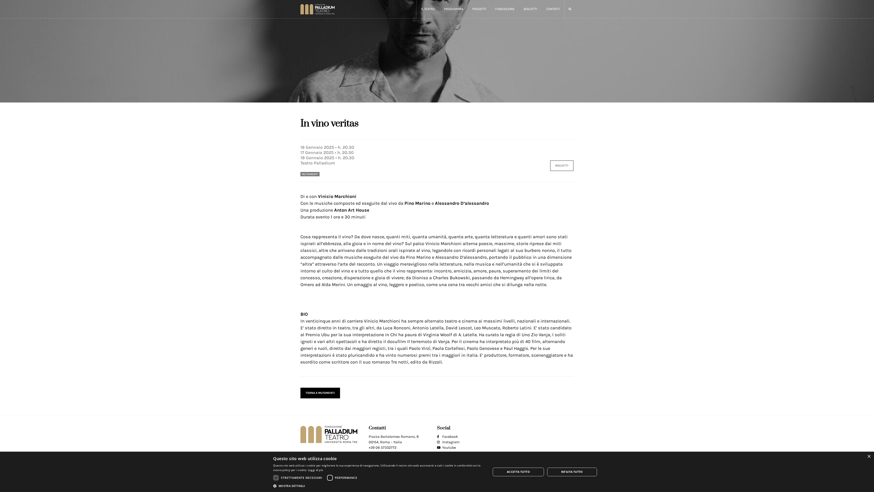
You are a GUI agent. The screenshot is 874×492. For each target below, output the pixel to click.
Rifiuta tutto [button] (572, 472)
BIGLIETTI (561, 165)
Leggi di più (315, 470)
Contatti (553, 9)
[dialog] (437, 472)
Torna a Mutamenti (320, 393)
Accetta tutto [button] (518, 472)
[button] (570, 9)
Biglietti (530, 9)
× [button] (869, 456)
